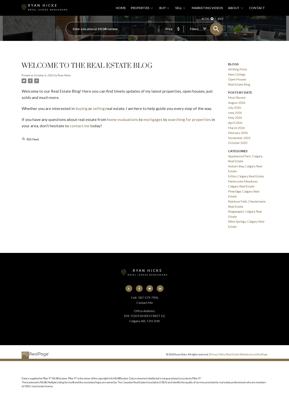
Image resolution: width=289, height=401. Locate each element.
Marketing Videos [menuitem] (207, 8)
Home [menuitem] (121, 8)
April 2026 (235, 122)
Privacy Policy (217, 354)
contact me (79, 125)
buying (81, 108)
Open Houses (237, 79)
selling (99, 108)
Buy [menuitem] (162, 8)
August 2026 (236, 102)
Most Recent (237, 97)
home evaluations (122, 119)
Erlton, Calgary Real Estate (246, 176)
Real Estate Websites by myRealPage (247, 354)
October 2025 (238, 143)
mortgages (153, 119)
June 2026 (235, 112)
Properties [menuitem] (140, 8)
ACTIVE (205, 18)
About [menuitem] (233, 8)
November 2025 (239, 138)
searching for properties (189, 119)
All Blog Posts (237, 69)
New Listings (237, 74)
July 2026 (234, 107)
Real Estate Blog (239, 84)
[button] (128, 288)
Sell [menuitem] (178, 8)
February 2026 (238, 133)
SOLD (220, 18)
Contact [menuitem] (257, 8)
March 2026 (236, 128)
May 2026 (235, 117)
